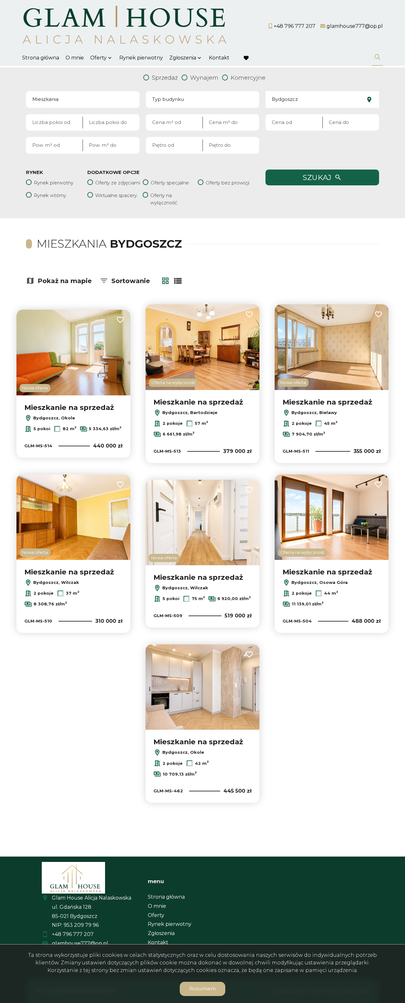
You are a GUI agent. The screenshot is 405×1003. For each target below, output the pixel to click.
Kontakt (219, 58)
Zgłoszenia (161, 933)
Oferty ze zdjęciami (117, 183)
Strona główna (40, 58)
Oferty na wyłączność (163, 199)
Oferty (98, 58)
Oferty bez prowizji (227, 183)
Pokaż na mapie (65, 281)
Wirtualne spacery (116, 195)
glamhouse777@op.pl (80, 943)
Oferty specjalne (170, 183)
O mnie (74, 58)
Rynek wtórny (50, 195)
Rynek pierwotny (141, 58)
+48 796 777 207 (73, 934)
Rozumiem (202, 989)
